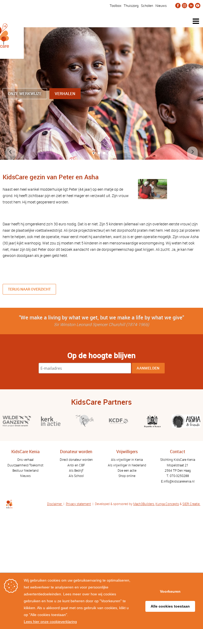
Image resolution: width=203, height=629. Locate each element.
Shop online (126, 476)
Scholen (147, 5)
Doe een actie (127, 470)
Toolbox (115, 5)
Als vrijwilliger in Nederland (127, 465)
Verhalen (65, 93)
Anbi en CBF (76, 465)
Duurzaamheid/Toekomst (25, 465)
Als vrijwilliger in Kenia (127, 459)
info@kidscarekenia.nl (179, 481)
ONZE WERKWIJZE (25, 93)
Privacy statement (78, 504)
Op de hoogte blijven (101, 355)
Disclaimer (55, 504)
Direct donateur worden (76, 459)
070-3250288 (179, 476)
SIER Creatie (191, 504)
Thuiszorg (131, 5)
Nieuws (161, 5)
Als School (76, 476)
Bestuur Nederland (25, 470)
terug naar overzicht (29, 289)
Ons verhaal (25, 459)
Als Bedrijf (76, 470)
